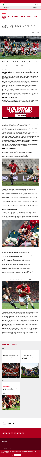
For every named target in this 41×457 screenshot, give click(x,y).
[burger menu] (38, 4)
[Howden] (9, 423)
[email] (38, 32)
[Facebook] (6, 433)
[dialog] (20, 453)
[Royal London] (4, 423)
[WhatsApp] (23, 433)
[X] (9, 433)
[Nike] (14, 423)
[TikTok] (12, 433)
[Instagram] (3, 433)
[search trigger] (35, 4)
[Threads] (20, 433)
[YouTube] (15, 433)
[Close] (39, 451)
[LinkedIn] (17, 433)
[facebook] (33, 32)
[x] (35, 32)
